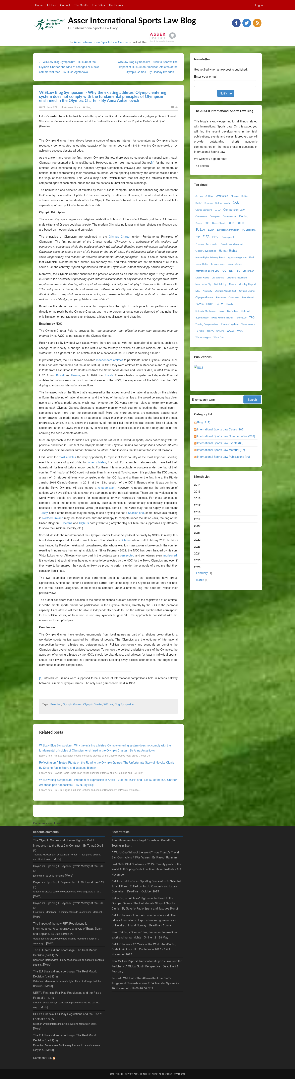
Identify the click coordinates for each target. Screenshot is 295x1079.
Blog (88, 107)
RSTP (209, 304)
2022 (197, 539)
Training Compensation (206, 324)
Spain (221, 310)
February (202, 573)
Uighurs (84, 523)
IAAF (251, 257)
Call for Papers (222, 202)
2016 (197, 498)
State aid (245, 310)
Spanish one (136, 513)
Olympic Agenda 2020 (225, 290)
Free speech (228, 237)
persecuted (127, 555)
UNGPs (220, 330)
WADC (240, 330)
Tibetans (66, 523)
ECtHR (240, 223)
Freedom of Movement (232, 244)
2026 (203, 573)
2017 (197, 505)
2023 (197, 546)
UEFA (210, 331)
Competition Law (234, 209)
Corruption (215, 216)
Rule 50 (219, 304)
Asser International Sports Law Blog (132, 21)
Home (39, 5)
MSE (197, 290)
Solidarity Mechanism (205, 310)
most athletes (67, 457)
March (200, 580)
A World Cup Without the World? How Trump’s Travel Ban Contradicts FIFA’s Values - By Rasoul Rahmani (145, 854)
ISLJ (231, 270)
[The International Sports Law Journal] (198, 367)
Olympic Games (72, 704)
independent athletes (109, 360)
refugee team (107, 488)
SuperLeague (202, 317)
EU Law (200, 229)
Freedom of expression (206, 244)
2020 (197, 526)
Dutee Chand (218, 223)
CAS (236, 202)
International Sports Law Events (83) (220, 443)
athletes (101, 462)
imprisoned (170, 555)
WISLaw (108, 704)
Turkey (43, 513)
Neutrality (207, 290)
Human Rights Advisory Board (210, 257)
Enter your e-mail (205, 76)
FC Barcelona (248, 229)
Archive (51, 5)
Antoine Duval (72, 107)
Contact (65, 5)
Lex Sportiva (218, 277)
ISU (238, 270)
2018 (197, 512)
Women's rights (203, 337)
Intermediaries (235, 264)
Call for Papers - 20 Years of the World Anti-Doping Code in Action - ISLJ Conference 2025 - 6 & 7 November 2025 (144, 949)
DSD (207, 223)
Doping (243, 216)
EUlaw (211, 229)
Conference (201, 216)
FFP (197, 237)
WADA (230, 331)
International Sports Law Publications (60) (223, 457)
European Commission (228, 229)
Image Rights (201, 264)
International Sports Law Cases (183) (220, 429)
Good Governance (205, 251)
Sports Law (232, 310)
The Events (116, 5)
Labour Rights (202, 277)
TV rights (199, 330)
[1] (152, 162)
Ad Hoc (199, 195)
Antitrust (209, 195)
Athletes (235, 195)
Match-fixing (220, 284)
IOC (224, 270)
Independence (218, 264)
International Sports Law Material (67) (221, 450)
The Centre (81, 5)
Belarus (125, 540)
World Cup (219, 337)
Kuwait (60, 375)
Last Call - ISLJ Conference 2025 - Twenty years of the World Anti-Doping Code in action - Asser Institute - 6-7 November (146, 869)
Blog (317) (203, 422)
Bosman (208, 202)
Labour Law (248, 270)
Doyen (198, 223)
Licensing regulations (237, 277)
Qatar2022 (234, 297)
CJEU (218, 209)
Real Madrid (247, 297)
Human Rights (228, 250)
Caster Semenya (203, 209)
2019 (197, 519)
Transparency (248, 324)
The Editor (98, 5)
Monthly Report (247, 284)
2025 (197, 560)
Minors (232, 284)
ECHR (231, 223)
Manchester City (203, 284)
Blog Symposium (124, 704)
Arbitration (222, 196)
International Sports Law (207, 270)
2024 (197, 553)
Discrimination (229, 216)
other (91, 462)
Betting (244, 195)
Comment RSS (43, 1058)
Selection (55, 704)
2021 (197, 533)
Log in (259, 5)
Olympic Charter (119, 236)
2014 (197, 485)
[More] (57, 859)
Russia (75, 375)
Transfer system (229, 324)
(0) (176, 107)
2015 (197, 491)
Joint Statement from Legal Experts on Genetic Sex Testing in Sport (144, 842)
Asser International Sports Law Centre (101, 42)
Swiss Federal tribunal (222, 317)
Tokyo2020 (241, 317)
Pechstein (221, 297)
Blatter (198, 202)
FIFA (206, 236)
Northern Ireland (52, 518)
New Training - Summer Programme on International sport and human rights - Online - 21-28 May (145, 934)
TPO (251, 317)
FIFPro (215, 237)
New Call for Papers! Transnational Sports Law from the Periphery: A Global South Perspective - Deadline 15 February (147, 966)
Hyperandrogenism (237, 257)
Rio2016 (199, 304)
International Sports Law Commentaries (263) (226, 436)
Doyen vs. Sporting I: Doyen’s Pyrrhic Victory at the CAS (68, 866)
